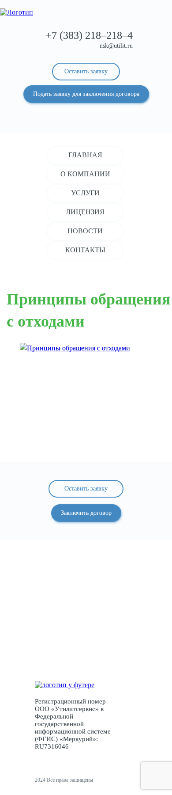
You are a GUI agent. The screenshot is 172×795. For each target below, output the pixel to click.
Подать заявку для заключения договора (86, 94)
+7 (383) (89, 35)
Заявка (86, 644)
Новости (85, 231)
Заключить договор (86, 513)
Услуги (85, 193)
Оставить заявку (86, 71)
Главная (85, 155)
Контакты (85, 250)
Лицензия (85, 212)
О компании (85, 174)
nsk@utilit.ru (116, 45)
